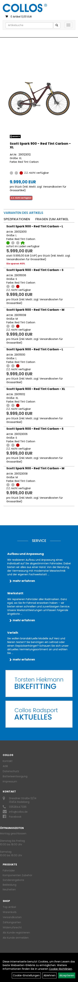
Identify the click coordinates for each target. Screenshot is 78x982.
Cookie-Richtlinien (60, 969)
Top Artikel (9, 907)
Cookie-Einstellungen (26, 975)
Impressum (10, 781)
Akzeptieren (66, 975)
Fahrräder (9, 870)
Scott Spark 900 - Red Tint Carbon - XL (40, 145)
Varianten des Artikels (23, 212)
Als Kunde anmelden (16, 937)
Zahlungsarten (12, 922)
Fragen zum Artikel (52, 219)
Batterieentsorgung (15, 776)
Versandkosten (12, 917)
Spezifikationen (17, 219)
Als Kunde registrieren (16, 932)
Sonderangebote (13, 880)
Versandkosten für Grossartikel (25, 259)
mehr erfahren (24, 581)
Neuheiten (9, 889)
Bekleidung (9, 885)
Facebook (15, 817)
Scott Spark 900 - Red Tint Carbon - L (34, 226)
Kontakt (8, 761)
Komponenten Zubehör (17, 875)
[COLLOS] (25, 8)
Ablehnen (50, 975)
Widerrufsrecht (12, 927)
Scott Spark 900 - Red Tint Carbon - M (35, 310)
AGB (5, 766)
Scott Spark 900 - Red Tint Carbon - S (34, 270)
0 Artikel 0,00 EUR (21, 16)
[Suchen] (56, 25)
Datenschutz (11, 771)
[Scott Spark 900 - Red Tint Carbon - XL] (39, 98)
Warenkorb (10, 912)
